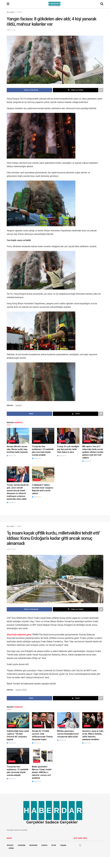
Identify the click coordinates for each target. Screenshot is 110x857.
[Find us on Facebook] (75, 845)
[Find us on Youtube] (85, 845)
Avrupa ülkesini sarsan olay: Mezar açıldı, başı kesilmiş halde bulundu (17, 449)
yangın (19, 405)
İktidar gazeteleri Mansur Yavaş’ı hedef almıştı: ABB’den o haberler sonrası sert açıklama (42, 772)
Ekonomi (38, 726)
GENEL (19, 526)
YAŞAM (63, 845)
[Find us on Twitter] (80, 845)
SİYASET (10, 845)
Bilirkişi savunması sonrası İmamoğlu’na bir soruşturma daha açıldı (68, 734)
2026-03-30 (12, 455)
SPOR (53, 845)
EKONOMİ (33, 845)
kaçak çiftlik (21, 690)
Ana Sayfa (10, 12)
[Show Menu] (8, 4)
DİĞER (11, 848)
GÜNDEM (21, 845)
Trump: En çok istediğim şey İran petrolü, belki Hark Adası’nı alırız (68, 449)
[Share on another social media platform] (101, 90)
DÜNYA (19, 12)
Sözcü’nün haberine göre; (19, 634)
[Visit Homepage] (55, 4)
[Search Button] (101, 4)
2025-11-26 (11, 30)
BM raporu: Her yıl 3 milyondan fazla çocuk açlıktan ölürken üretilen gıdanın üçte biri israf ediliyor (93, 452)
